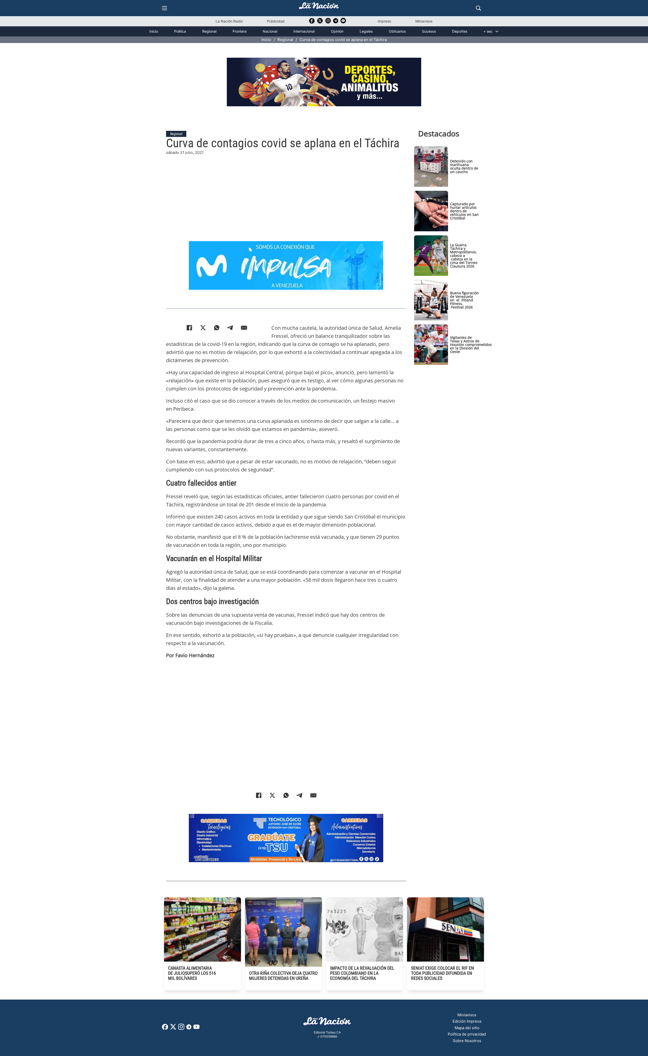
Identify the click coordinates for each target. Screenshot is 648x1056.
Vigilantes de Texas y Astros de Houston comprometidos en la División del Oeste (471, 344)
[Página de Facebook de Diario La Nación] (165, 1028)
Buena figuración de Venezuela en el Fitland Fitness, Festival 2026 (464, 300)
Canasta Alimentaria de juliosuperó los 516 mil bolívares (192, 973)
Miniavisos (423, 21)
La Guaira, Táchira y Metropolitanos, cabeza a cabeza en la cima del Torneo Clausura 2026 (463, 255)
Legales (366, 31)
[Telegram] (230, 328)
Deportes (459, 31)
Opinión (337, 31)
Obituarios (397, 31)
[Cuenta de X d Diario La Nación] (173, 1028)
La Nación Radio (229, 21)
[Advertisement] (286, 191)
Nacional (270, 31)
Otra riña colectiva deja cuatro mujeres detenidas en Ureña (283, 975)
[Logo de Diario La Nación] (327, 1022)
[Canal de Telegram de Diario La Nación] (335, 22)
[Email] (244, 328)
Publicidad (276, 21)
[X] (203, 328)
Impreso (384, 21)
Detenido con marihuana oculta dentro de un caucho (464, 166)
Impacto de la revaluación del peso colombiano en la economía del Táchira (362, 973)
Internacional (304, 31)
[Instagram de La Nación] (328, 22)
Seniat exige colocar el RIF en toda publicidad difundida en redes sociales (442, 973)
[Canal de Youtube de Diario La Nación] (343, 22)
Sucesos (429, 31)
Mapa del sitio (467, 1027)
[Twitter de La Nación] (320, 22)
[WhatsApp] (216, 328)
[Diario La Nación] (319, 7)
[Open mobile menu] (164, 8)
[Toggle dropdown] (497, 31)
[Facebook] (189, 328)
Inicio (153, 31)
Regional (209, 31)
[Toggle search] (478, 8)
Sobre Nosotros (467, 1040)
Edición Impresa (467, 1021)
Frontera (240, 31)
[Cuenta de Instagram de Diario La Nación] (181, 1028)
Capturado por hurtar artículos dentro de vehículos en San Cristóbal (464, 210)
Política (180, 31)
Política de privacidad (467, 1034)
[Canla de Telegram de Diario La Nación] (188, 1028)
